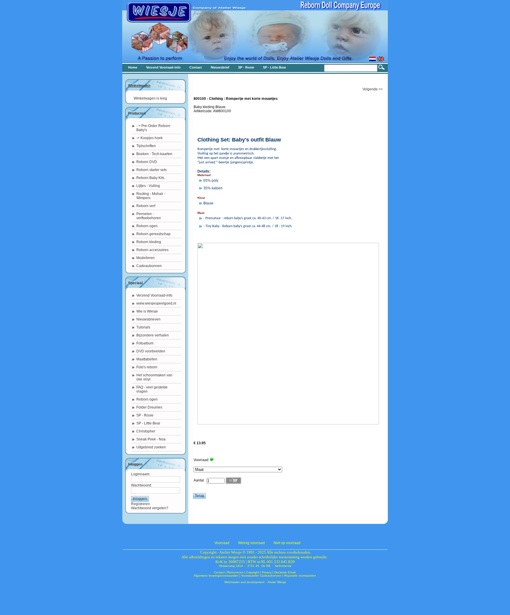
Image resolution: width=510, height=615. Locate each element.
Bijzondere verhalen (152, 335)
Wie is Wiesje (147, 311)
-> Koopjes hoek (149, 138)
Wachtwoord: (141, 485)
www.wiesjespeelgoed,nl (156, 303)
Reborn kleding (148, 242)
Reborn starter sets (151, 170)
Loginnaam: (140, 474)
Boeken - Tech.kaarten (154, 154)
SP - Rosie (144, 415)
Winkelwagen (139, 86)
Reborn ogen (147, 226)
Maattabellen (146, 359)
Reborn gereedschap (153, 234)
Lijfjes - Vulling (148, 186)
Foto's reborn (146, 367)
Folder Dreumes (149, 407)
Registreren (140, 504)
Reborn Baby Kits (150, 178)
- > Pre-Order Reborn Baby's (153, 128)
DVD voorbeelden (150, 351)
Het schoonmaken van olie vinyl (154, 377)
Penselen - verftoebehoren (148, 216)
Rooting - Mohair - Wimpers (150, 196)
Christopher (145, 431)
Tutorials (143, 327)
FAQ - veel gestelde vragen (152, 389)
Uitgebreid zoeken (151, 447)
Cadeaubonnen (149, 266)
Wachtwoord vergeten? (149, 508)
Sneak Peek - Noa (151, 439)
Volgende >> (372, 89)
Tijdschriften (146, 146)
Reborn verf (145, 206)
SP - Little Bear (148, 423)
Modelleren (145, 258)
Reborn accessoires (152, 250)
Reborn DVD (146, 162)
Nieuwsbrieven (148, 319)
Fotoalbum (144, 343)
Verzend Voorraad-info (154, 295)
